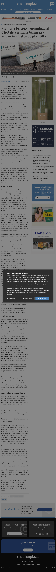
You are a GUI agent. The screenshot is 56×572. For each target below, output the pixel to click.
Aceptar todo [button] (42, 298)
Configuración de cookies (35, 292)
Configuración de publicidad (35, 290)
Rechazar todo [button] (27, 298)
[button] (11, 298)
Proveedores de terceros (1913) (30, 283)
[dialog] (28, 286)
